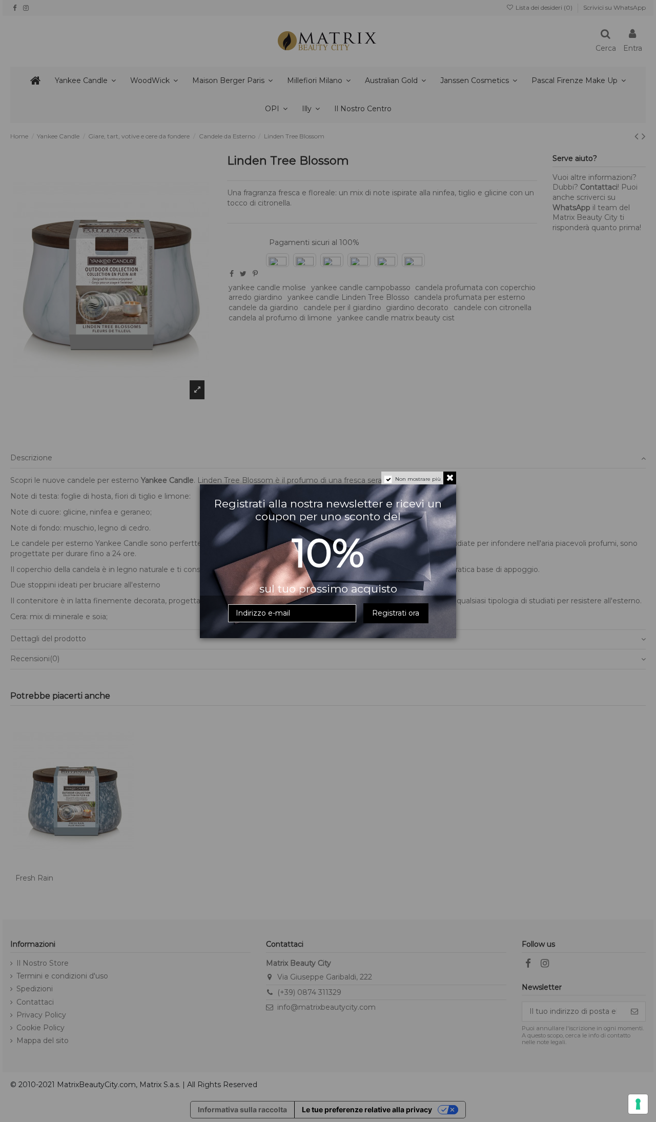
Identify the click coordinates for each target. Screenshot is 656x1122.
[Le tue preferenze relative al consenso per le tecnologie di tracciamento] (638, 1104)
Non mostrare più (418, 479)
